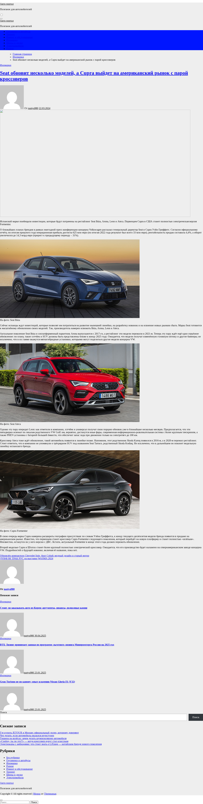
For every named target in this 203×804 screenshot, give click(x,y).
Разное (10, 48)
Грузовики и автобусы (18, 31)
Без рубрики (13, 757)
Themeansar (50, 793)
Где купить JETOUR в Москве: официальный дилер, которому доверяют (39, 732)
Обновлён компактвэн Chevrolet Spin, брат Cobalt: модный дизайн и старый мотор (44, 555)
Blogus (36, 793)
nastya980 (33, 108)
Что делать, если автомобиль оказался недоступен (27, 735)
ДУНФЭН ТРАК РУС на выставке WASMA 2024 (26, 558)
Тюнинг (10, 34)
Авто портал (7, 4)
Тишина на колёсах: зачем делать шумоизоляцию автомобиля (33, 738)
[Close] (1, 800)
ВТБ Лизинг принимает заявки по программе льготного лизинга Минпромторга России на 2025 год (57, 644)
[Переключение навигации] (1, 18)
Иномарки (12, 40)
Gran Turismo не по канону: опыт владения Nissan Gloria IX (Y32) (37, 681)
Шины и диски (14, 43)
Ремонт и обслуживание (19, 37)
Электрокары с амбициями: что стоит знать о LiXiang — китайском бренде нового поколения (51, 744)
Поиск (3, 712)
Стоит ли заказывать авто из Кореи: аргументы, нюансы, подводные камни (43, 607)
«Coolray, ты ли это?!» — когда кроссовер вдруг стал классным (34, 741)
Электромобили (15, 45)
